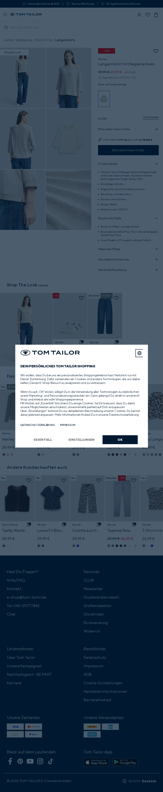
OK (120, 439)
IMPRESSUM (67, 425)
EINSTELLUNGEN (81, 439)
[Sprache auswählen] (139, 353)
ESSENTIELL (43, 439)
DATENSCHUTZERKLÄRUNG (37, 425)
